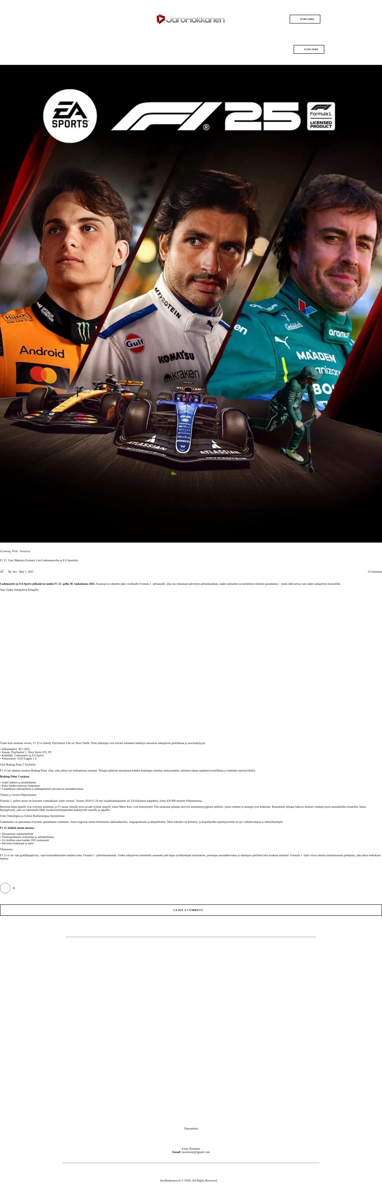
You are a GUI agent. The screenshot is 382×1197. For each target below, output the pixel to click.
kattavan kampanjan (29, 785)
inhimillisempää (273, 821)
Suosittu (25, 551)
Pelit (15, 551)
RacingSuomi (7, 809)
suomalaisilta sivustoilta (344, 806)
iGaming (5, 551)
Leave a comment (188, 910)
